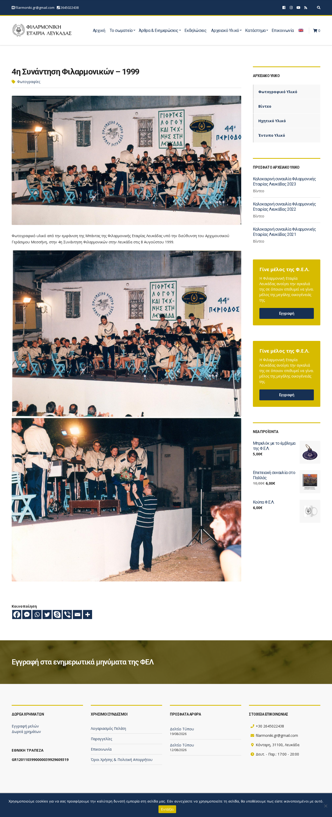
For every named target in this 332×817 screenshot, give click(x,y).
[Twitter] (47, 614)
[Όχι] (325, 805)
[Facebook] (16, 614)
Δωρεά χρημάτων (26, 731)
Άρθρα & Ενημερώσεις (158, 30)
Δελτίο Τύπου (182, 728)
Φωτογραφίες (28, 81)
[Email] (77, 614)
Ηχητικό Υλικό (272, 120)
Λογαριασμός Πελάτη (108, 728)
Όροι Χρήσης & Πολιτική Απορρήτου (122, 759)
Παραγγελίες (101, 738)
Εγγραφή (286, 313)
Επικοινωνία (283, 30)
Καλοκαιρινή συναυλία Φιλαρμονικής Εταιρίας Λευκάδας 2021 (284, 232)
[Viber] (67, 614)
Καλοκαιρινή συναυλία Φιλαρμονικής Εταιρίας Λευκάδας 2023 (284, 181)
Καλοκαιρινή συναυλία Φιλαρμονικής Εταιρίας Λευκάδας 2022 (284, 207)
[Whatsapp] (37, 614)
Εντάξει (167, 809)
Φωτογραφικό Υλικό (277, 91)
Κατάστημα (255, 30)
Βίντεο (264, 106)
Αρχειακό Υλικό (225, 30)
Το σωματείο (121, 30)
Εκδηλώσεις (195, 30)
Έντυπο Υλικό (271, 135)
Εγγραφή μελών (25, 726)
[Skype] (57, 614)
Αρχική (99, 30)
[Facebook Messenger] (26, 614)
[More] (87, 614)
